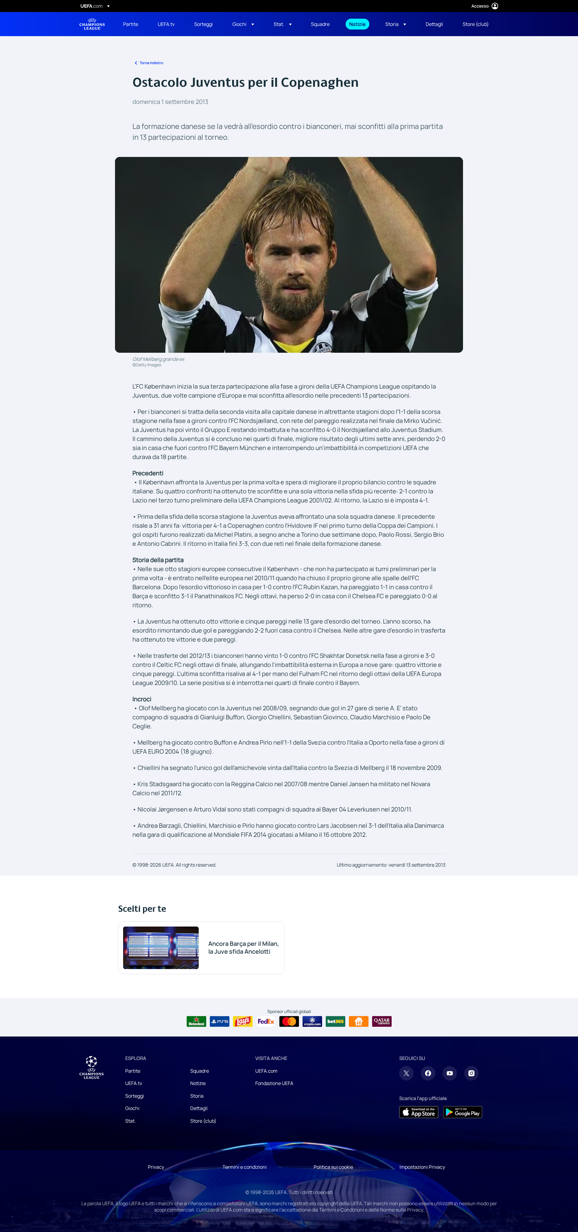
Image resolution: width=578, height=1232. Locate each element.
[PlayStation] (219, 1021)
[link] (130, 24)
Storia (197, 1096)
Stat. (130, 1121)
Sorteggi (134, 1096)
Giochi (132, 1108)
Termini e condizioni (244, 1167)
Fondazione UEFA (274, 1083)
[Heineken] (196, 1021)
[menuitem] (133, 24)
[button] (243, 24)
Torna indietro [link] (151, 62)
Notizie (198, 1083)
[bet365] (335, 1021)
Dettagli (199, 1108)
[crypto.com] (312, 1021)
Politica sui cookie (333, 1167)
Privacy (156, 1167)
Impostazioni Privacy (422, 1167)
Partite (132, 1071)
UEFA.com (266, 1071)
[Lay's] (243, 1021)
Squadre (199, 1071)
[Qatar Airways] (382, 1021)
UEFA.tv (133, 1083)
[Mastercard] (289, 1021)
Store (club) (203, 1121)
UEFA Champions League (92, 24)
